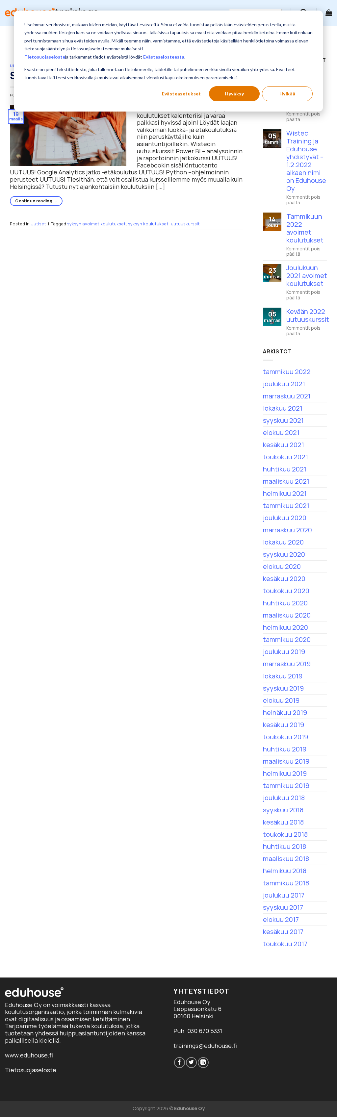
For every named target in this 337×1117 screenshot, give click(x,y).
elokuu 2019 (281, 700)
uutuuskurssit (185, 224)
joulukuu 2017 (283, 895)
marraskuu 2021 (287, 396)
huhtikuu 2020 (285, 602)
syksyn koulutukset (148, 224)
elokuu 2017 (281, 919)
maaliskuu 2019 (286, 761)
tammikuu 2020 (287, 639)
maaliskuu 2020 (287, 615)
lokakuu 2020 (283, 542)
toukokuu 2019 (285, 736)
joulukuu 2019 (284, 651)
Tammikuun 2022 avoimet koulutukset (305, 228)
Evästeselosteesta (163, 57)
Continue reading (36, 201)
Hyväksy (234, 93)
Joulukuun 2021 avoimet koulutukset (306, 276)
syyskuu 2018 (283, 809)
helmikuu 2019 (285, 773)
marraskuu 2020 (287, 529)
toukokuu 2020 (286, 590)
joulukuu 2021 (284, 383)
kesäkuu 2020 (284, 578)
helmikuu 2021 (285, 493)
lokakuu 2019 (282, 676)
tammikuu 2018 (286, 882)
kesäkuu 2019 (283, 724)
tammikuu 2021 (286, 505)
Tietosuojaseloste (44, 57)
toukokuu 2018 (285, 834)
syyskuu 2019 (283, 688)
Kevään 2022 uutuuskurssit (307, 315)
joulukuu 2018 (284, 797)
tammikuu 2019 (286, 785)
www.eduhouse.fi (29, 1055)
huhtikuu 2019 (284, 749)
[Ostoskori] (328, 12)
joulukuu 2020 (284, 517)
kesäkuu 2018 (283, 822)
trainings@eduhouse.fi (205, 1046)
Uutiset (38, 224)
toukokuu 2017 (285, 943)
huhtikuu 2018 (284, 846)
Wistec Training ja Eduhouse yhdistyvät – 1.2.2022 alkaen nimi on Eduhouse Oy (306, 160)
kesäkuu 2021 (283, 444)
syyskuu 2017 (283, 907)
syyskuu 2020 (284, 554)
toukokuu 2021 (285, 456)
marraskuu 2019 (287, 663)
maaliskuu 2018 (286, 858)
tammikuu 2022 (287, 371)
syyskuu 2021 (283, 420)
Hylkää (287, 93)
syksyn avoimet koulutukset (96, 224)
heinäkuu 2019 (285, 712)
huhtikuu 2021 (284, 469)
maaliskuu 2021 (286, 481)
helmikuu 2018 (284, 870)
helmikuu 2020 (285, 627)
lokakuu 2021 (282, 408)
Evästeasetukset (181, 93)
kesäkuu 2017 (283, 931)
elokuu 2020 (282, 566)
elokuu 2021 (281, 432)
